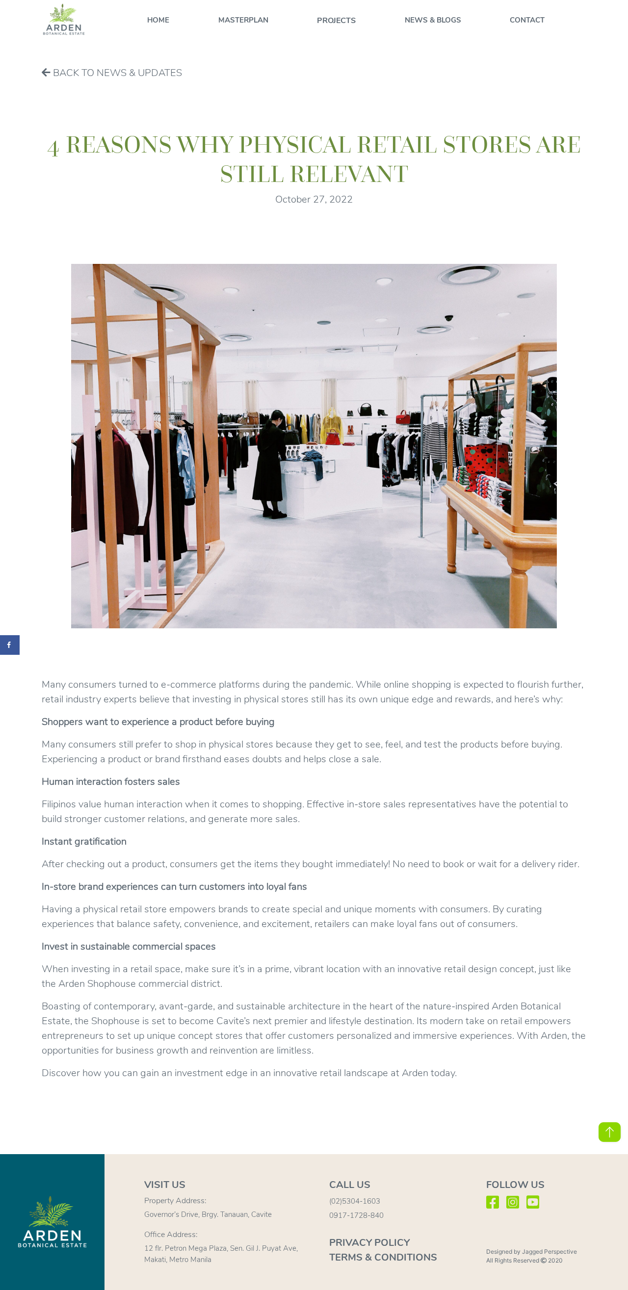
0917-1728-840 (356, 1215)
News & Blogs (433, 20)
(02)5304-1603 (354, 1201)
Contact (527, 20)
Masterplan (243, 20)
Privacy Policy (369, 1242)
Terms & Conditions (383, 1257)
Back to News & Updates (116, 72)
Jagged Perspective (549, 1251)
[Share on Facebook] (10, 645)
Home (158, 20)
